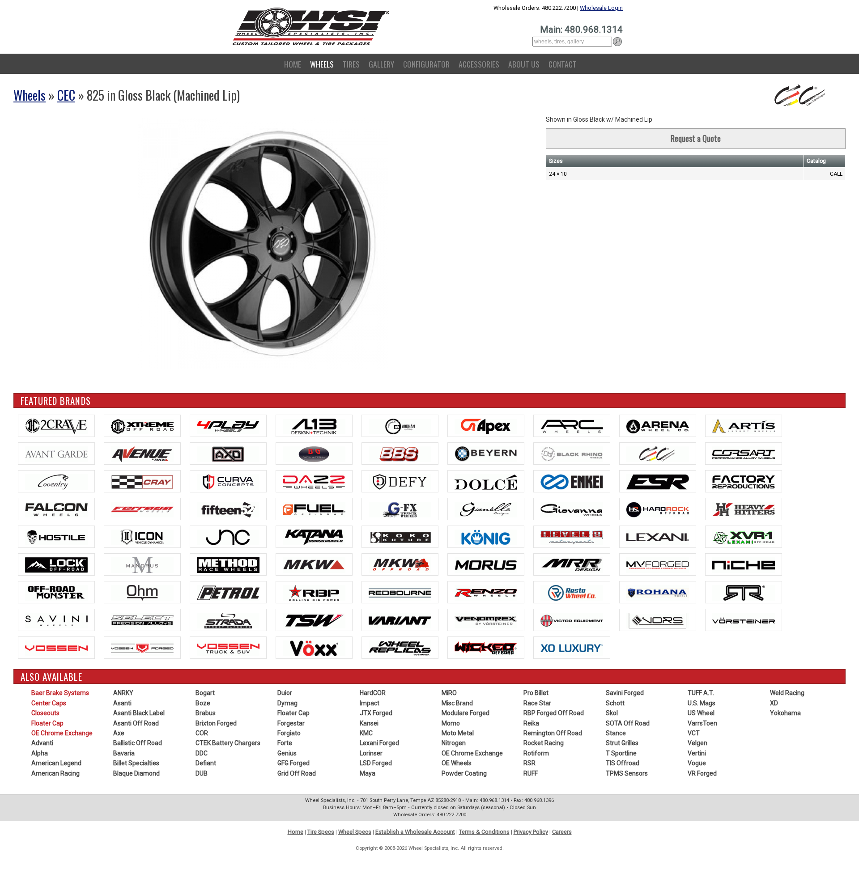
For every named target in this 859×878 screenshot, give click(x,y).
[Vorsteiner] (743, 620)
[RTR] (743, 592)
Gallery (381, 64)
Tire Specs (320, 831)
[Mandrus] (142, 564)
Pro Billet (536, 692)
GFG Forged (293, 763)
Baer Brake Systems (60, 692)
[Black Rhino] (571, 453)
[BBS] (399, 453)
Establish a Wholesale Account (415, 831)
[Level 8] (571, 537)
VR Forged (702, 773)
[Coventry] (56, 481)
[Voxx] (314, 647)
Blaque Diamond (136, 773)
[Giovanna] (571, 509)
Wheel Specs (354, 831)
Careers (562, 831)
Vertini (697, 753)
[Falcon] (56, 509)
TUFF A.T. (701, 692)
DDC (202, 753)
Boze (203, 703)
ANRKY (123, 692)
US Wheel (701, 713)
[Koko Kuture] (399, 537)
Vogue (697, 763)
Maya (367, 773)
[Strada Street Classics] (228, 620)
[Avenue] (142, 453)
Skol (612, 713)
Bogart (205, 692)
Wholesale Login (601, 7)
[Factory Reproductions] (743, 481)
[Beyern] (485, 453)
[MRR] (571, 564)
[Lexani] (657, 537)
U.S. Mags (701, 703)
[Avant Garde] (56, 453)
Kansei (369, 723)
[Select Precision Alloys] (142, 620)
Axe (118, 733)
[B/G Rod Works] (314, 453)
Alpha (39, 753)
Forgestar (291, 723)
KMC (366, 733)
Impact (369, 703)
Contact (563, 64)
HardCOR (373, 692)
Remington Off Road (552, 733)
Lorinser (371, 753)
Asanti (122, 703)
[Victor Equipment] (571, 620)
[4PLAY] (228, 426)
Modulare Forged (465, 713)
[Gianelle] (485, 509)
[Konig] (485, 537)
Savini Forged (625, 692)
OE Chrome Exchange (62, 733)
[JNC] (228, 537)
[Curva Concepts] (228, 481)
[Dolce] (485, 481)
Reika (531, 723)
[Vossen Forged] (142, 647)
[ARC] (571, 426)
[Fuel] (314, 509)
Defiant (206, 763)
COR (202, 733)
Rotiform (536, 753)
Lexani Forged (379, 743)
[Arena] (657, 426)
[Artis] (743, 426)
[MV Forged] (657, 564)
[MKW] (314, 564)
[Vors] (657, 620)
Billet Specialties (136, 763)
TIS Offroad (622, 763)
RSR (529, 763)
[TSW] (314, 620)
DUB (202, 773)
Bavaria (124, 753)
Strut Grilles (622, 743)
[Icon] (142, 537)
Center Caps (48, 703)
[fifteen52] (228, 509)
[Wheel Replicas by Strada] (399, 647)
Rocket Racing (543, 743)
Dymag (287, 703)
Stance (616, 733)
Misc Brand (457, 703)
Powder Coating (464, 773)
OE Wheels (457, 763)
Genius (287, 753)
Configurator (426, 64)
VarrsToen (702, 723)
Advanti (42, 743)
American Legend (56, 763)
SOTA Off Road (628, 723)
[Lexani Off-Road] (743, 537)
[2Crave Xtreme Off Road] (142, 426)
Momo (451, 723)
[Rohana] (657, 592)
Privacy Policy (531, 831)
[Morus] (485, 564)
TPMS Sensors (627, 773)
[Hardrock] (657, 509)
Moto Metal (458, 733)
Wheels (322, 64)
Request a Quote (696, 138)
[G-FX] (399, 509)
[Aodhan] (399, 426)
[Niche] (743, 564)
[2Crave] (56, 426)
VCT (694, 733)
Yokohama (785, 713)
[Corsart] (743, 453)
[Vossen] (56, 647)
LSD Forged (376, 763)
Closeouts (45, 713)
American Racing (55, 773)
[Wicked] (485, 647)
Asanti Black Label (139, 713)
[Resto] (571, 592)
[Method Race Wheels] (228, 564)
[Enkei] (571, 481)
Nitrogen (454, 743)
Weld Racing (787, 692)
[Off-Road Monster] (56, 592)
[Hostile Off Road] (56, 537)
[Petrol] (228, 592)
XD (774, 703)
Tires (351, 64)
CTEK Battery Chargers (228, 743)
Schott (615, 703)
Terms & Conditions (484, 831)
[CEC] (657, 453)
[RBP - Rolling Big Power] (314, 592)
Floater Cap (47, 723)
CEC (66, 95)
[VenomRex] (485, 620)
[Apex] (485, 426)
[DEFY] (399, 481)
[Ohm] (142, 592)
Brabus (206, 713)
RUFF (530, 773)
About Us (524, 64)
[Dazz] (314, 481)
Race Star (537, 703)
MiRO (449, 692)
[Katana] (314, 537)
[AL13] (314, 426)
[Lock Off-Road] (56, 564)
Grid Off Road (296, 773)
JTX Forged (376, 713)
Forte (284, 743)
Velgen (697, 743)
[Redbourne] (399, 592)
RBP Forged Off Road (553, 713)
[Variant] (399, 620)
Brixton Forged (216, 723)
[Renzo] (485, 592)
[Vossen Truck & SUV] (228, 647)
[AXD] (228, 453)
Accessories (479, 64)
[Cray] (142, 481)
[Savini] (56, 620)
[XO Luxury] (571, 647)
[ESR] (657, 481)
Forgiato (289, 733)
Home (292, 64)
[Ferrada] (142, 509)
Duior (284, 692)
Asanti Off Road (136, 723)
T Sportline (621, 753)
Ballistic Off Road (137, 743)
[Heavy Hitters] (743, 509)
